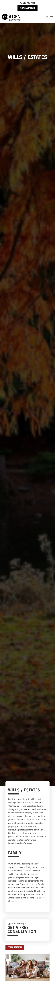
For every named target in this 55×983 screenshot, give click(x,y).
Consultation (27, 8)
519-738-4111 (28, 3)
